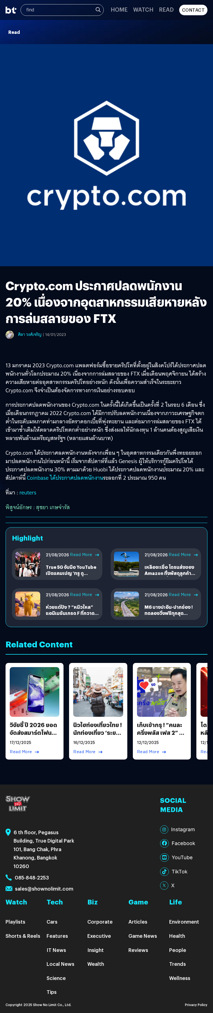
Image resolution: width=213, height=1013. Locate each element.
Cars (52, 921)
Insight (95, 949)
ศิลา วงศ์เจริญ (30, 334)
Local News (60, 963)
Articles (137, 921)
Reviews (138, 949)
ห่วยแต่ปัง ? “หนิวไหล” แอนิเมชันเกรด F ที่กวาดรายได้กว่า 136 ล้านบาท (70, 613)
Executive (99, 935)
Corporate (100, 921)
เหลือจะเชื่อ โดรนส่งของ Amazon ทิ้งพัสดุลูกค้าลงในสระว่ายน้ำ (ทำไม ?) (170, 573)
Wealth (95, 963)
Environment (184, 921)
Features (57, 935)
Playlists (15, 921)
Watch (143, 9)
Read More (81, 554)
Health (177, 935)
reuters (27, 492)
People (177, 949)
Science (56, 977)
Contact (193, 10)
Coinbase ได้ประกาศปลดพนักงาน (65, 477)
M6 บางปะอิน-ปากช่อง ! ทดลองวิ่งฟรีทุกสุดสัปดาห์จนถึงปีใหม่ (168, 613)
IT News (56, 949)
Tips (52, 991)
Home (119, 9)
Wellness (179, 977)
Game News (142, 935)
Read (166, 9)
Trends (177, 963)
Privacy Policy (196, 1004)
